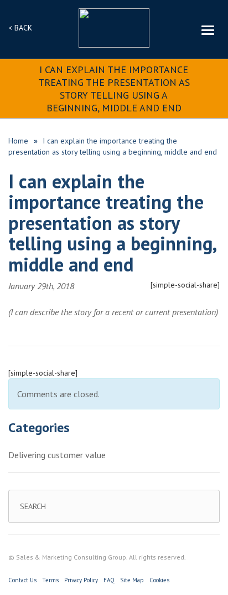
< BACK (20, 28)
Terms (50, 580)
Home (18, 141)
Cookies (159, 580)
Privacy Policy (81, 580)
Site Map (132, 580)
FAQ (109, 580)
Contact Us (22, 580)
